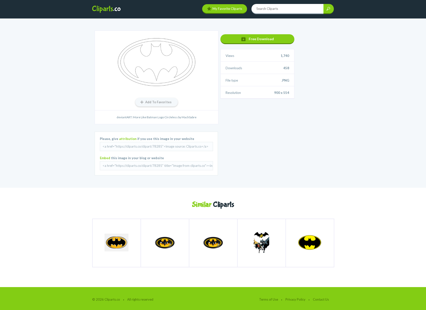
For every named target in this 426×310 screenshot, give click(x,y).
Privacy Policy (295, 299)
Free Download (261, 39)
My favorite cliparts (227, 9)
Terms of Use (268, 299)
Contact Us (321, 299)
